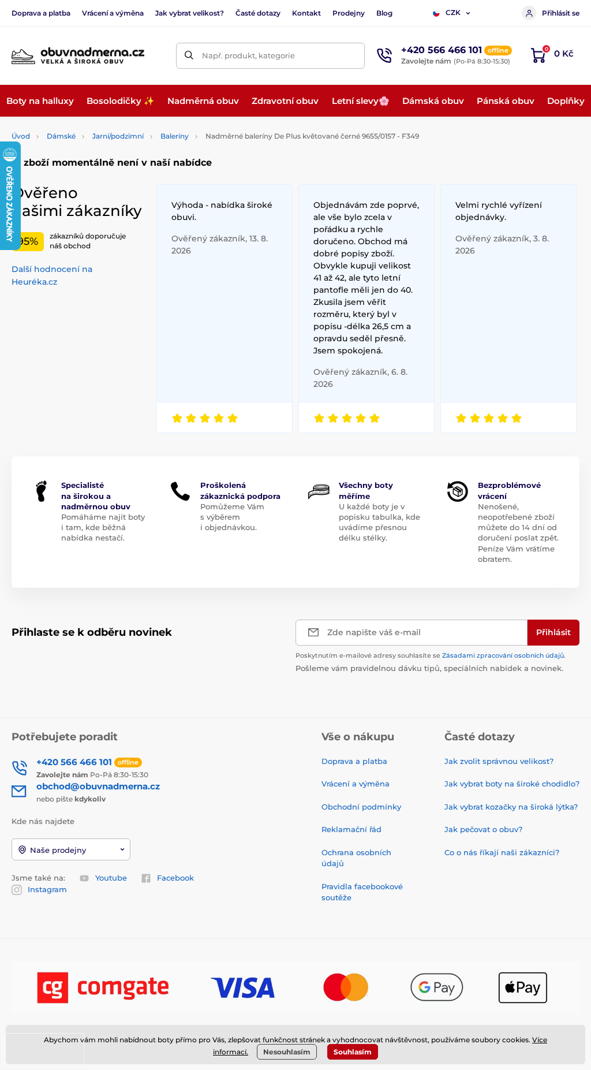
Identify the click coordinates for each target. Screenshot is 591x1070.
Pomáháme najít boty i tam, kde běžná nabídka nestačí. (103, 527)
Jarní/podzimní (118, 136)
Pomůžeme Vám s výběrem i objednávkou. (232, 517)
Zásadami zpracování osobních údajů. (504, 655)
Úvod (21, 136)
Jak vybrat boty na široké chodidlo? (511, 783)
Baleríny (174, 136)
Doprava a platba (41, 13)
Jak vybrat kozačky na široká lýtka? (511, 806)
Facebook (175, 877)
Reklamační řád (351, 829)
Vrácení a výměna (113, 13)
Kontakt (306, 13)
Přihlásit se (560, 13)
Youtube (111, 877)
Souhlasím (353, 1051)
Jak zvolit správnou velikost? (498, 761)
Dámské (61, 136)
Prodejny (348, 13)
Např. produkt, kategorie (248, 55)
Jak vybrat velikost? (189, 13)
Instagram (47, 889)
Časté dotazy (257, 13)
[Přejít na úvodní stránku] (78, 55)
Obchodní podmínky (361, 806)
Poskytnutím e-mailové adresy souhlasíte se (431, 655)
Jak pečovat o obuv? (483, 829)
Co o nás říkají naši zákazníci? (501, 852)
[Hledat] (189, 56)
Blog (384, 13)
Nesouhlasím (287, 1051)
